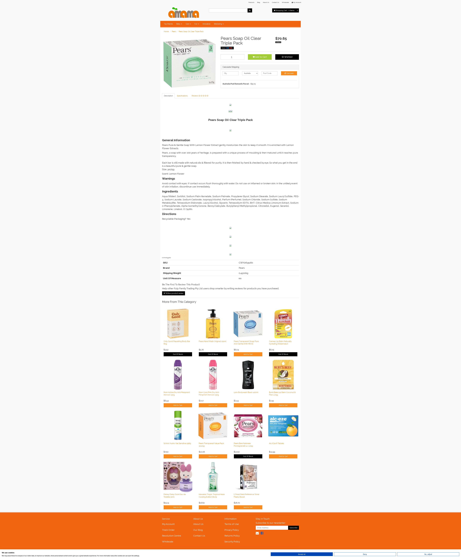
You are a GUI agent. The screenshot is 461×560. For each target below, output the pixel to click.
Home (166, 31)
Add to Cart (261, 57)
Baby (178, 24)
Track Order (168, 530)
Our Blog (198, 530)
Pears (174, 31)
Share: (223, 48)
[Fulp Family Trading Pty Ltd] (183, 12)
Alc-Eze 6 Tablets (276, 443)
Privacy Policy (231, 530)
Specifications (182, 96)
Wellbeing (218, 24)
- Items (285, 10)
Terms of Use (231, 524)
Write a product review (174, 293)
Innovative (206, 24)
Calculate (290, 73)
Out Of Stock (178, 354)
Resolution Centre (171, 535)
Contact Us (275, 2)
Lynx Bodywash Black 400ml (246, 392)
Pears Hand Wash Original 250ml (212, 341)
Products (251, 2)
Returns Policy (232, 535)
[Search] (249, 10)
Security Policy (232, 541)
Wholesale (285, 2)
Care (188, 24)
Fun (196, 24)
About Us (266, 2)
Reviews (195, 96)
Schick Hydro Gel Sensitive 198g (177, 443)
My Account (168, 524)
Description (168, 96)
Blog (258, 2)
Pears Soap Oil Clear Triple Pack (191, 31)
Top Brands (168, 24)
